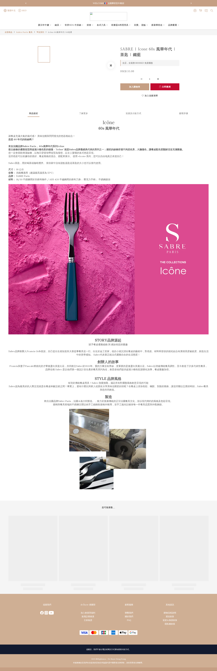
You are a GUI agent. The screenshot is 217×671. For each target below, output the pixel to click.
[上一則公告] (26, 3)
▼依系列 (40, 32)
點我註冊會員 (88, 616)
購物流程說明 (170, 612)
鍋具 (57, 25)
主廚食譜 (88, 620)
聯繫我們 (129, 612)
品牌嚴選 (172, 25)
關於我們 (129, 616)
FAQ (129, 620)
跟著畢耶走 (157, 25)
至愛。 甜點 (140, 25)
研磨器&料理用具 (119, 25)
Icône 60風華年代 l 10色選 (60, 32)
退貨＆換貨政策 (170, 620)
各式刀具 (101, 25)
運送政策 (170, 616)
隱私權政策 (170, 624)
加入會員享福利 (88, 612)
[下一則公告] (191, 3)
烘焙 (89, 25)
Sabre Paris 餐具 (24, 32)
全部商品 (8, 32)
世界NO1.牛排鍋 (73, 25)
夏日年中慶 (43, 25)
